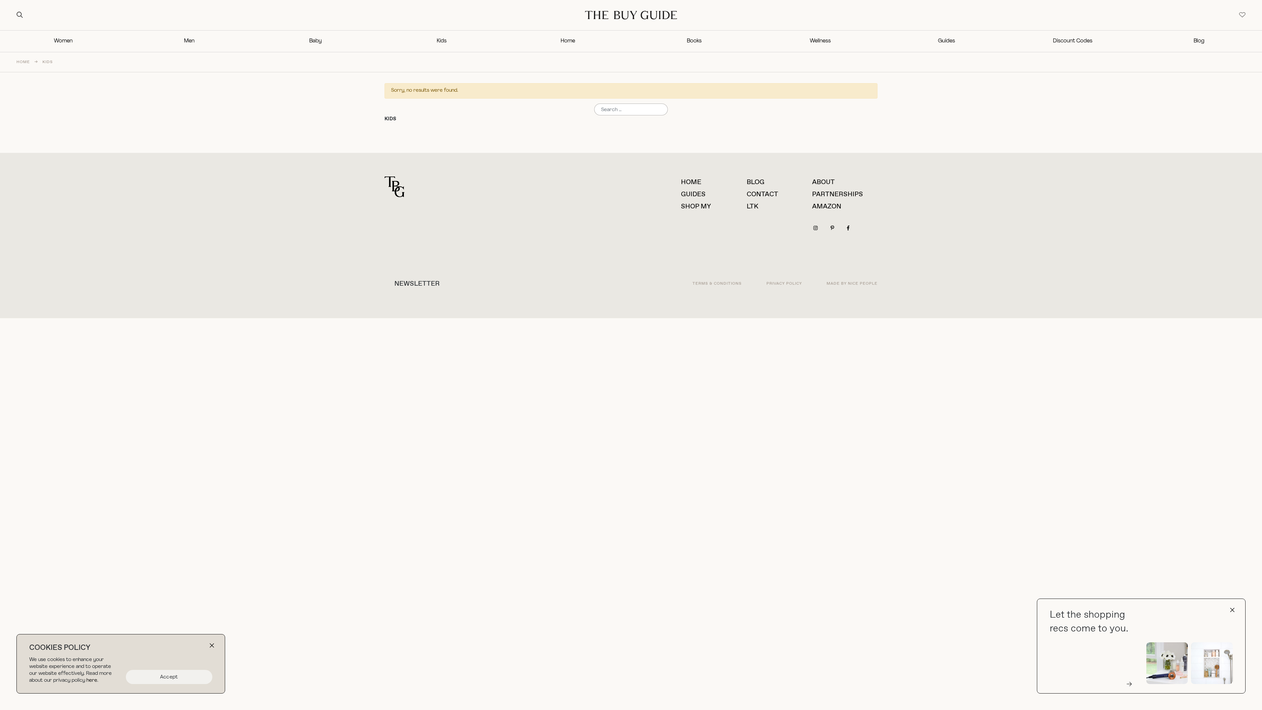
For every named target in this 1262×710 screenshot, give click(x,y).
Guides (946, 41)
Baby (315, 41)
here (91, 680)
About (823, 182)
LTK (753, 206)
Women (63, 41)
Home (568, 41)
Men (189, 41)
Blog (1199, 41)
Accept (169, 677)
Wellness (820, 41)
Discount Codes (1072, 41)
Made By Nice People (852, 283)
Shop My (696, 206)
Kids (442, 41)
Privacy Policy (784, 283)
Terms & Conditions (717, 283)
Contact (762, 194)
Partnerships (837, 194)
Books (694, 41)
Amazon (826, 206)
